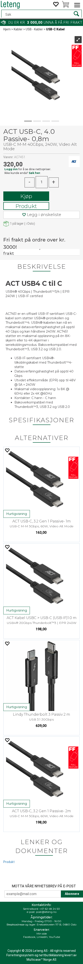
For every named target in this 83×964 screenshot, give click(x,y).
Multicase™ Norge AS (41, 959)
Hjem (7, 29)
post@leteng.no (46, 911)
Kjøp (26, 196)
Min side (42, 933)
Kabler (18, 29)
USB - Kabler (34, 29)
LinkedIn (42, 937)
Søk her (34, 173)
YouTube (54, 937)
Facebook (29, 937)
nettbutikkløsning (51, 955)
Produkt (26, 206)
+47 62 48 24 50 (49, 908)
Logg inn (11, 169)
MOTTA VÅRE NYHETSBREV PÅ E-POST (44, 886)
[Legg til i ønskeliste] (7, 450)
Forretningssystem (20, 955)
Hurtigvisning (16, 514)
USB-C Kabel (55, 29)
